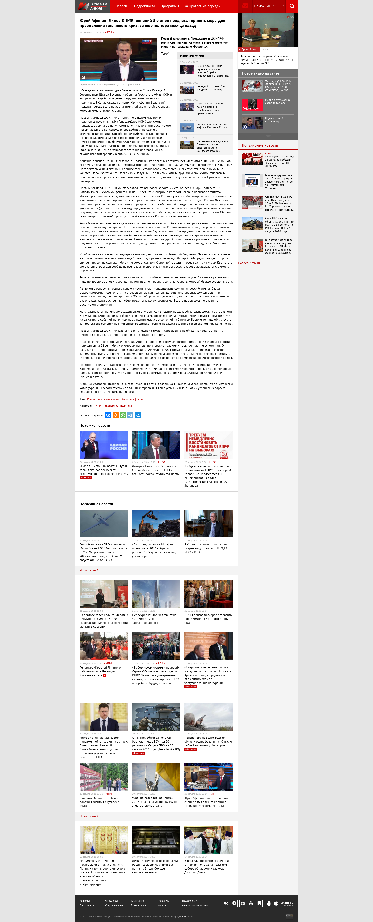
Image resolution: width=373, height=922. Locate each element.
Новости (121, 6)
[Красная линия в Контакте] (226, 903)
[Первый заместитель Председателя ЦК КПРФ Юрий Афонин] (118, 59)
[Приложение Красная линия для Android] (269, 904)
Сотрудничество (114, 905)
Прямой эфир (138, 905)
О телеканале (87, 905)
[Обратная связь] (245, 6)
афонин (137, 399)
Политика (126, 405)
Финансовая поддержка (195, 905)
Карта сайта (187, 916)
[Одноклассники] (116, 415)
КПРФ (99, 405)
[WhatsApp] (123, 415)
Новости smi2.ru (91, 570)
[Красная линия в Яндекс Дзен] (242, 903)
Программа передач (204, 6)
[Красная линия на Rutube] (259, 903)
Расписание (137, 901)
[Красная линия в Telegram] (234, 903)
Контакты (85, 901)
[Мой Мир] (138, 415)
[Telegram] (130, 415)
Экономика (111, 405)
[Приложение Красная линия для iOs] (276, 904)
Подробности (144, 6)
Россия (91, 399)
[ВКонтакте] (108, 415)
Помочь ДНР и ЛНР (269, 6)
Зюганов (126, 399)
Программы (170, 6)
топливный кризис (107, 399)
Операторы (111, 901)
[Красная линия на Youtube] (251, 903)
